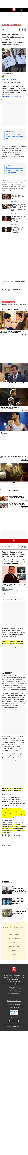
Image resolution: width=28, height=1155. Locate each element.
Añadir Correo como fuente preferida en (12, 24)
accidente (16, 261)
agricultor (10, 261)
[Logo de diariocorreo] (14, 10)
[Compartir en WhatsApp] (25, 29)
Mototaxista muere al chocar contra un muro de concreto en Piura (14, 136)
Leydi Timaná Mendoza (9, 80)
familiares (4, 261)
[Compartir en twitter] (22, 29)
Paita (21, 261)
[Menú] (2, 9)
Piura (3, 29)
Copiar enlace (17, 246)
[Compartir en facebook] (19, 29)
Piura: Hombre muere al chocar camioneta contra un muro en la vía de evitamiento (14, 170)
